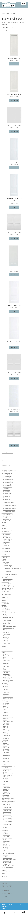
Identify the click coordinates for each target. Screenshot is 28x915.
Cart (21, 911)
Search (14, 912)
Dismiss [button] (3, 908)
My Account (4, 912)
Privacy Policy (5, 896)
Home (4, 13)
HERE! (7, 906)
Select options (14, 64)
